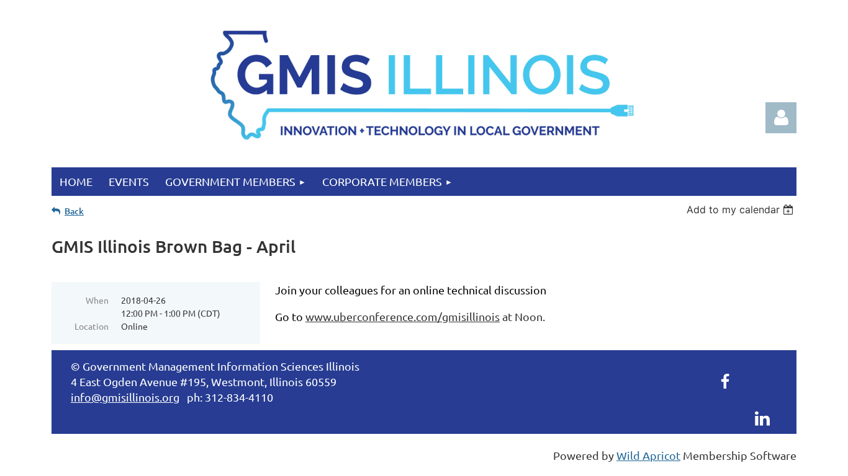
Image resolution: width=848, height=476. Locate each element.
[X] (762, 381)
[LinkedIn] (762, 418)
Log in (780, 117)
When (97, 300)
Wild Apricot (648, 455)
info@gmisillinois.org (125, 396)
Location (91, 326)
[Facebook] (725, 381)
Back (74, 211)
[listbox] (741, 209)
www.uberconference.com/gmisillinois (402, 316)
